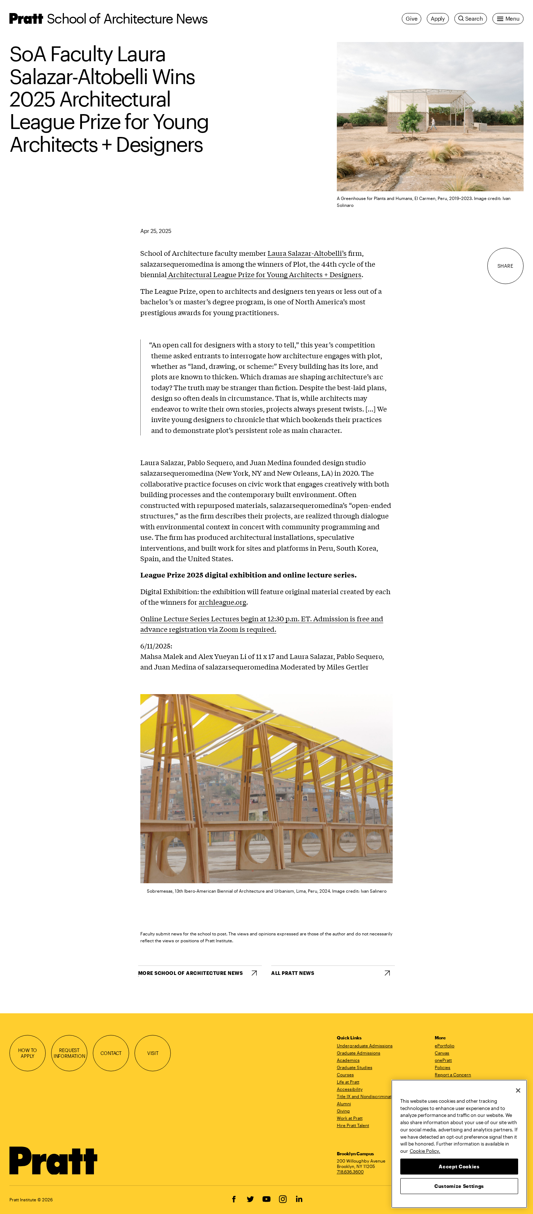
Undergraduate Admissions (365, 1045)
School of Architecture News (127, 18)
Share (505, 266)
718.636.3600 (350, 1171)
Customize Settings (459, 1186)
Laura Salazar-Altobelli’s (307, 253)
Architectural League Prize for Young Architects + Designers (264, 274)
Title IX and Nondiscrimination (367, 1096)
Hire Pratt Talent (353, 1125)
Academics (348, 1060)
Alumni (344, 1103)
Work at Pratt (350, 1118)
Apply (438, 18)
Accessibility (350, 1089)
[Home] (53, 1161)
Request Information (69, 1053)
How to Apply (27, 1053)
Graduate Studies (354, 1067)
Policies (442, 1067)
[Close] (518, 1090)
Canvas (442, 1052)
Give (411, 18)
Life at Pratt (348, 1081)
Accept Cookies (459, 1166)
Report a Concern (453, 1074)
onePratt (443, 1060)
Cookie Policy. (425, 1150)
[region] (459, 1144)
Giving (343, 1110)
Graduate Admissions (358, 1052)
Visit (152, 1053)
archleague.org (222, 601)
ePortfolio (444, 1045)
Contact (110, 1053)
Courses (345, 1074)
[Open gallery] (430, 116)
